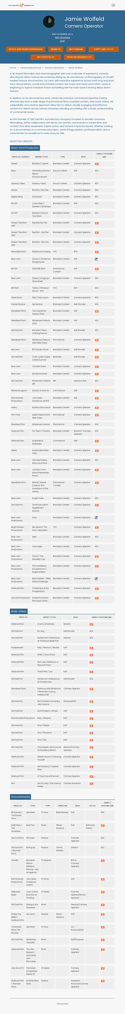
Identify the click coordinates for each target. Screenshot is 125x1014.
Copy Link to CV (104, 49)
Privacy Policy (62, 1004)
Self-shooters (62, 37)
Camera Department (30, 67)
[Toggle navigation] (113, 5)
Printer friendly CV (79, 57)
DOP (62, 41)
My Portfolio (45, 57)
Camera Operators (55, 67)
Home (13, 67)
